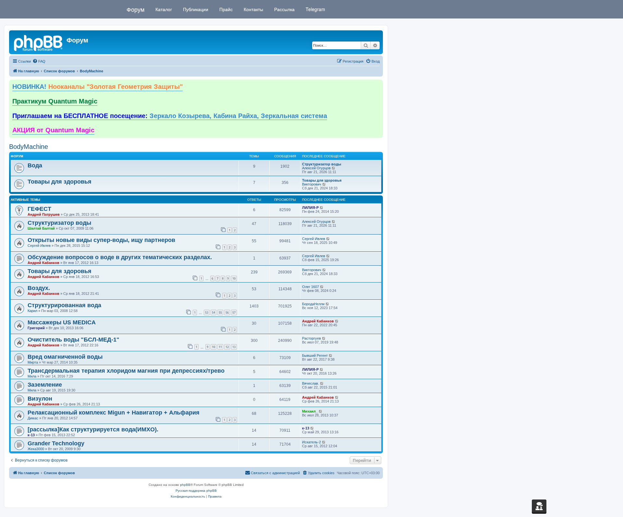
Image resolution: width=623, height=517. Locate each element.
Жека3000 (36, 449)
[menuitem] (38, 61)
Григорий (36, 328)
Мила (32, 376)
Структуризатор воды (321, 164)
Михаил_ (310, 411)
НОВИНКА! (97, 86)
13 (234, 347)
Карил (32, 311)
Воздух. (39, 288)
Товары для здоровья (60, 181)
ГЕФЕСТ (39, 209)
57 (234, 312)
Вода (35, 165)
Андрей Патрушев (44, 214)
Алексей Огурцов (316, 168)
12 (227, 347)
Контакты (252, 9)
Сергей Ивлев (39, 245)
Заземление (45, 384)
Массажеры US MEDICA (62, 322)
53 (206, 312)
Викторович (311, 184)
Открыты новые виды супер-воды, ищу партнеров (101, 240)
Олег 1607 (310, 287)
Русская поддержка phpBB (196, 490)
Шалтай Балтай (41, 228)
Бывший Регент (315, 355)
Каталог (163, 9)
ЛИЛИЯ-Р (310, 208)
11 (220, 347)
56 (227, 312)
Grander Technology (56, 443)
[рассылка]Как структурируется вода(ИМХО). (93, 429)
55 (220, 312)
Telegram (314, 9)
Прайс (225, 9)
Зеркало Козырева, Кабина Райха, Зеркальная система (169, 115)
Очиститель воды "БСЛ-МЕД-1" (73, 339)
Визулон (40, 398)
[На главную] (39, 42)
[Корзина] (539, 505)
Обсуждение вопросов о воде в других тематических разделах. (120, 257)
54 (213, 312)
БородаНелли (313, 304)
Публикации (195, 9)
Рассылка (284, 9)
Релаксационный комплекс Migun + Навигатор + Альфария (114, 412)
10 (234, 278)
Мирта (33, 362)
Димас (33, 418)
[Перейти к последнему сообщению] (322, 208)
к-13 (31, 435)
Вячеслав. (310, 383)
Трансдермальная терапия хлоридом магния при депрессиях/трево (126, 370)
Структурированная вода (64, 305)
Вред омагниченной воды (65, 357)
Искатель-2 (311, 442)
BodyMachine (28, 146)
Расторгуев (311, 338)
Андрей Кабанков (43, 263)
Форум (135, 9)
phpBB (185, 485)
